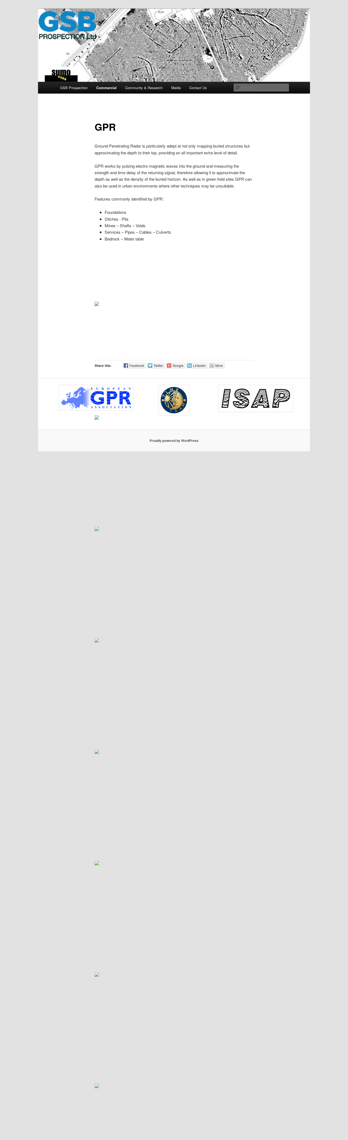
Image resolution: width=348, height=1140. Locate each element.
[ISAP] (253, 398)
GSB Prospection (74, 87)
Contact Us (198, 87)
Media (176, 87)
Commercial (106, 87)
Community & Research (144, 87)
